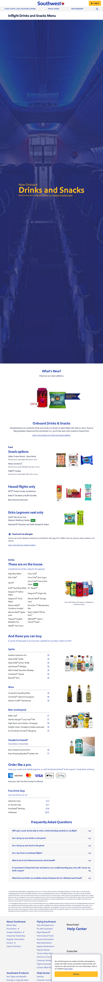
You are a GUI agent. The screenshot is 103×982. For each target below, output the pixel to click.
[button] (51, 3)
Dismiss (76, 974)
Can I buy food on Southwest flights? (27, 853)
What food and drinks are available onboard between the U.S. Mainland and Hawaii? (47, 878)
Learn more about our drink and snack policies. (51, 435)
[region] (76, 968)
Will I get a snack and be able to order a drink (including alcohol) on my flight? (44, 831)
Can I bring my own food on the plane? (28, 845)
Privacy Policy (68, 969)
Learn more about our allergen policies (21, 545)
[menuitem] (22, 9)
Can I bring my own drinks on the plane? (29, 838)
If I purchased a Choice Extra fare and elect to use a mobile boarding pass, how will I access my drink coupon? (51, 869)
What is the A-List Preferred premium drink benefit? (33, 860)
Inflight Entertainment (62, 195)
